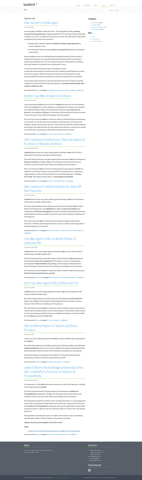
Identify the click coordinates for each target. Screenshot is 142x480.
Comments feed (97, 41)
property (66, 90)
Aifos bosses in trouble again (41, 23)
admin (70, 134)
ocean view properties (64, 277)
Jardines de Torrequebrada (55, 434)
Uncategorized (39, 277)
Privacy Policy (56, 477)
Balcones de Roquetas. (54, 230)
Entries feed (95, 39)
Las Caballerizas (74, 230)
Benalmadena (52, 90)
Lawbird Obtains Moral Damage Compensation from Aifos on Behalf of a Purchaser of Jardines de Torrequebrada (53, 372)
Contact (112, 5)
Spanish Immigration (98, 27)
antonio (82, 90)
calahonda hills (55, 277)
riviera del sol (52, 320)
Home (78, 5)
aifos (47, 90)
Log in (93, 37)
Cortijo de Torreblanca (65, 230)
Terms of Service (65, 477)
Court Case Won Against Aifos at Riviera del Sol (51, 283)
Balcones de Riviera (53, 134)
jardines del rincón (53, 362)
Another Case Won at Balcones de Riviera (47, 96)
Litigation (38, 90)
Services (87, 5)
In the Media (95, 22)
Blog (104, 5)
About (96, 5)
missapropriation (60, 90)
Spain (70, 90)
